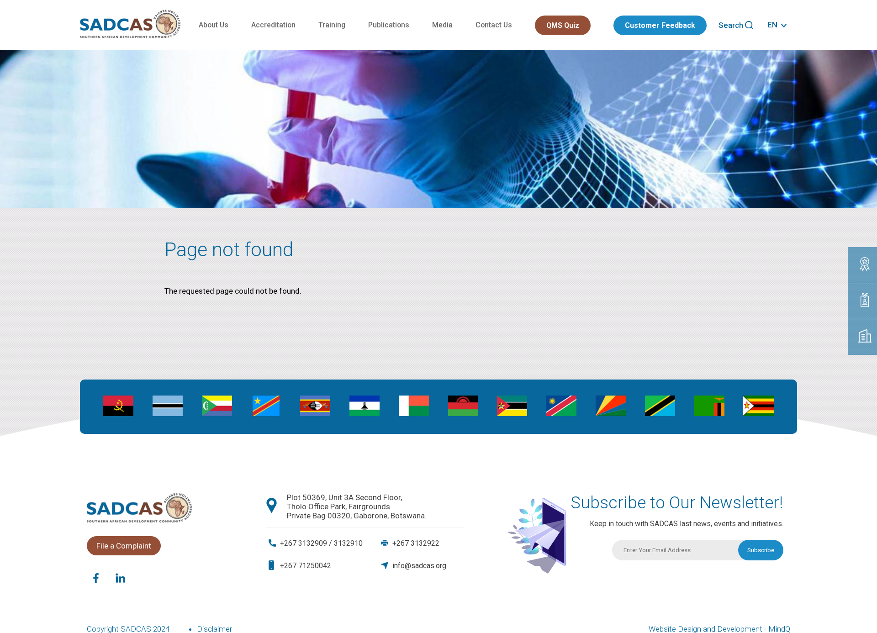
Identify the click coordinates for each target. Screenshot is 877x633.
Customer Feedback (660, 25)
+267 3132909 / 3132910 (321, 543)
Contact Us (493, 25)
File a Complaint (123, 545)
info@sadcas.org (419, 565)
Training (331, 25)
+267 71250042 (305, 565)
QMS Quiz (562, 25)
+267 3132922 (415, 543)
